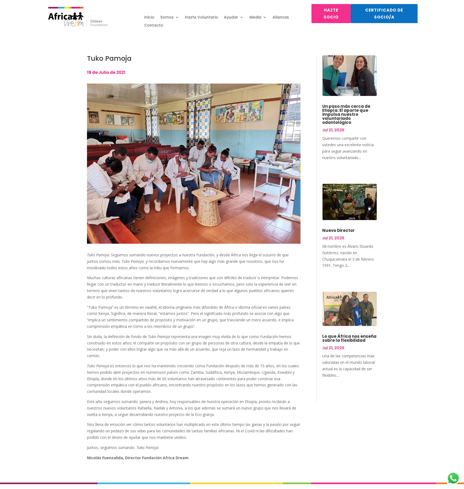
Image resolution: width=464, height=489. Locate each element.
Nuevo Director (338, 230)
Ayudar (231, 17)
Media (255, 17)
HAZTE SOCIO (331, 13)
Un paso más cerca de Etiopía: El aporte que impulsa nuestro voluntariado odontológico (346, 114)
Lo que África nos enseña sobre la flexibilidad (349, 338)
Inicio (149, 17)
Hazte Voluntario (201, 17)
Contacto (153, 25)
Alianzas (281, 17)
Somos (167, 17)
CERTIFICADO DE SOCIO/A (384, 13)
